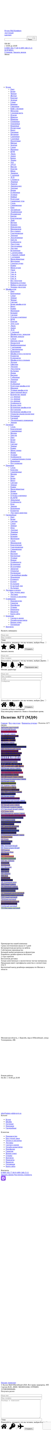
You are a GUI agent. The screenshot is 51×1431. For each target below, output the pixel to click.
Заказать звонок (7, 1175)
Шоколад (14, 117)
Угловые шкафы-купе (19, 390)
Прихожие (10, 465)
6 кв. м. (13, 276)
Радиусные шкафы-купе (20, 386)
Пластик (13, 169)
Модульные (15, 261)
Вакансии (14, 612)
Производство (16, 601)
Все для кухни (16, 281)
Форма (13, 190)
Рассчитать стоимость (23, 1175)
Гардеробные (11, 515)
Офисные (14, 364)
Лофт (12, 220)
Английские (15, 210)
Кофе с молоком (16, 109)
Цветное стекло (16, 341)
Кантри (13, 216)
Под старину (15, 231)
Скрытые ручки (16, 263)
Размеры (13, 534)
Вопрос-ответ (15, 622)
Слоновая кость (16, 113)
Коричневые (15, 293)
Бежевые (14, 104)
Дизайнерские (16, 212)
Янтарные (14, 134)
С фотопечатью (16, 349)
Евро (12, 207)
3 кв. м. (13, 272)
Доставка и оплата (13, 590)
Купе (12, 504)
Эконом (13, 422)
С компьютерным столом (20, 459)
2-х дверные (15, 397)
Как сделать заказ (17, 592)
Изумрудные (15, 128)
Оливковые (15, 121)
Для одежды (15, 369)
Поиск (30, 39)
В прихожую (15, 358)
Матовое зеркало (17, 336)
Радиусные (14, 199)
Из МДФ (14, 498)
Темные (13, 298)
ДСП (12, 177)
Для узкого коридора (18, 513)
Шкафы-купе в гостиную (20, 354)
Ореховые (14, 132)
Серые (13, 102)
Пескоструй (15, 343)
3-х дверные (15, 399)
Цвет (12, 89)
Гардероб (14, 418)
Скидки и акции (17, 618)
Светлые (13, 302)
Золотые (13, 145)
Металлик (14, 111)
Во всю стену (15, 405)
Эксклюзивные (16, 238)
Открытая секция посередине (22, 414)
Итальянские (15, 214)
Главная (4, 723)
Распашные (15, 416)
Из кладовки (15, 566)
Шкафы (9, 1122)
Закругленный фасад (18, 392)
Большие (14, 313)
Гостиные (10, 425)
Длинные (14, 379)
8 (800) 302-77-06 (11, 48)
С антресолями (16, 253)
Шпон (12, 171)
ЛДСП (13, 164)
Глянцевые (14, 106)
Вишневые (14, 126)
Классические (16, 218)
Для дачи (14, 248)
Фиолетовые (15, 141)
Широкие (14, 388)
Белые (12, 91)
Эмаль (13, 154)
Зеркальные (15, 500)
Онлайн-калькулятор (18, 620)
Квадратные (15, 556)
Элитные (14, 188)
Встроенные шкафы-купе (20, 407)
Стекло (13, 339)
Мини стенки (15, 450)
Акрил (13, 156)
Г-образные (15, 377)
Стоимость (14, 180)
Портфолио (15, 605)
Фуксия (13, 115)
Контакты (10, 627)
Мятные (13, 143)
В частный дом (16, 586)
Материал (14, 149)
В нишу (13, 581)
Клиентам (10, 616)
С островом (15, 257)
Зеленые (13, 100)
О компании (11, 599)
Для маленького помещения (21, 420)
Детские (13, 362)
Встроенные (15, 250)
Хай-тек (13, 240)
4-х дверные (15, 401)
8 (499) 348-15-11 (25, 48)
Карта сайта (15, 614)
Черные (13, 94)
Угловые (13, 195)
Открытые (14, 571)
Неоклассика (15, 227)
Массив (13, 167)
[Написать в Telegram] (25, 1213)
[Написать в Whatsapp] (25, 1247)
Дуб (12, 162)
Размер (13, 266)
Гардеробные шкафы (18, 575)
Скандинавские (16, 233)
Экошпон (14, 173)
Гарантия (14, 603)
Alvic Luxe (14, 324)
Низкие (13, 382)
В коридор (14, 356)
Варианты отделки (18, 283)
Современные (16, 205)
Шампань (14, 119)
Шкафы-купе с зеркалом (20, 334)
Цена (12, 528)
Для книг (14, 367)
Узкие (12, 270)
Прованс (13, 225)
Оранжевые (15, 124)
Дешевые (14, 182)
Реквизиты (14, 609)
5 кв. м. (13, 274)
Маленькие (14, 311)
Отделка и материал (18, 317)
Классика (14, 470)
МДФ (12, 152)
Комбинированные (18, 345)
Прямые (13, 197)
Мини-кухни (15, 268)
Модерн (13, 223)
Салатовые (14, 139)
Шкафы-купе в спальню (20, 360)
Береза (13, 158)
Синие (13, 147)
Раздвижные (15, 573)
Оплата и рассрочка (18, 597)
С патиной (14, 175)
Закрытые (14, 569)
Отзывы (13, 607)
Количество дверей (18, 394)
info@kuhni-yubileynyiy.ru (11, 1113)
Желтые (13, 96)
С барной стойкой (17, 255)
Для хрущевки (16, 246)
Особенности (15, 242)
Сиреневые (15, 137)
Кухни (8, 87)
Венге (12, 130)
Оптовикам (15, 624)
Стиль (12, 203)
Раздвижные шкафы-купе (20, 412)
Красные (14, 98)
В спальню (14, 584)
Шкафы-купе (11, 289)
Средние (13, 315)
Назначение (15, 351)
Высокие (14, 375)
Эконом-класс (16, 186)
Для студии (15, 244)
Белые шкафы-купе (18, 304)
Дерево (13, 160)
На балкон (14, 371)
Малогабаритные (17, 259)
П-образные (15, 192)
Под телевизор (16, 463)
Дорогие (13, 184)
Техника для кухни (18, 287)
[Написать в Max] (3, 1180)
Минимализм (15, 229)
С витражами (15, 347)
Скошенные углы (17, 201)
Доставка (14, 594)
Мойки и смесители (18, 285)
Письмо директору (8, 1383)
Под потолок (15, 410)
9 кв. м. (13, 278)
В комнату (14, 579)
